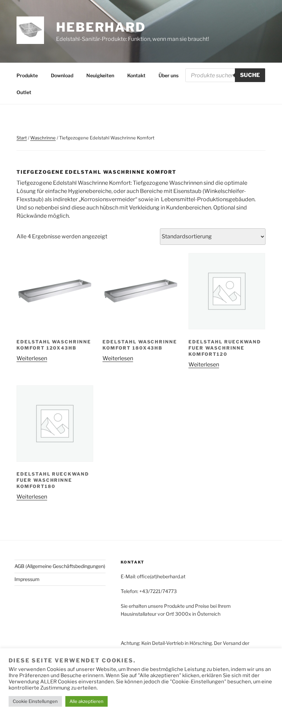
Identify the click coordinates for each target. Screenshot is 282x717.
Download (62, 75)
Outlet (24, 92)
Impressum (27, 579)
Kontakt (136, 75)
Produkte (27, 75)
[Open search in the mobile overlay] (225, 75)
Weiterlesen (32, 358)
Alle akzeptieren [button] (86, 701)
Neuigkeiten (100, 75)
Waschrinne (43, 137)
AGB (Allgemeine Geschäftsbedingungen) (59, 566)
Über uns (168, 75)
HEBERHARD (101, 27)
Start (22, 137)
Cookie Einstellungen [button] (35, 701)
